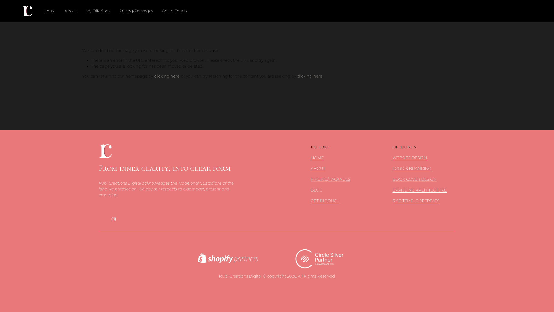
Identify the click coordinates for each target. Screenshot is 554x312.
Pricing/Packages (136, 10)
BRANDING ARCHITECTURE (420, 190)
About (70, 10)
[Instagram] (113, 219)
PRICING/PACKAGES (330, 179)
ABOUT (318, 168)
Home (49, 10)
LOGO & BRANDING (412, 168)
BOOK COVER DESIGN (414, 179)
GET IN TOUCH (325, 200)
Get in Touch (174, 10)
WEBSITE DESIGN (410, 157)
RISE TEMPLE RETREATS (416, 200)
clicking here (166, 76)
